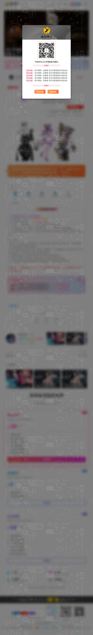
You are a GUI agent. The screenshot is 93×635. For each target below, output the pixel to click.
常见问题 (40, 91)
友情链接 (53, 91)
